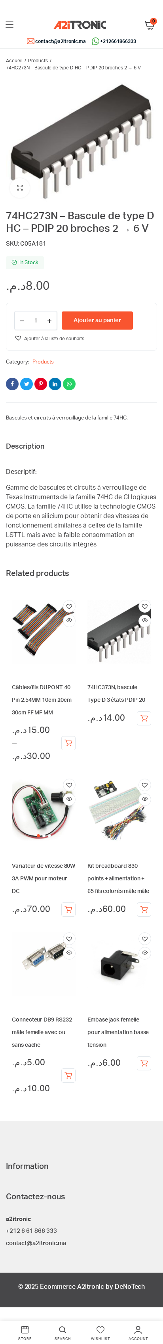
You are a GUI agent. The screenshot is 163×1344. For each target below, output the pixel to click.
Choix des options (68, 743)
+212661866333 (118, 41)
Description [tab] (25, 446)
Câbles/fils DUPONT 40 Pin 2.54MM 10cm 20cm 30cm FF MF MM (42, 700)
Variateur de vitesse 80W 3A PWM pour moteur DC (43, 878)
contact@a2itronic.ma (60, 41)
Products (38, 60)
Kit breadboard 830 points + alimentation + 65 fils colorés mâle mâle (118, 878)
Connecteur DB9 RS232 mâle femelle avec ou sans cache (42, 1032)
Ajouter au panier (144, 718)
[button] (20, 188)
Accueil (14, 60)
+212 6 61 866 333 (31, 1231)
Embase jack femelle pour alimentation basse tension (118, 1032)
